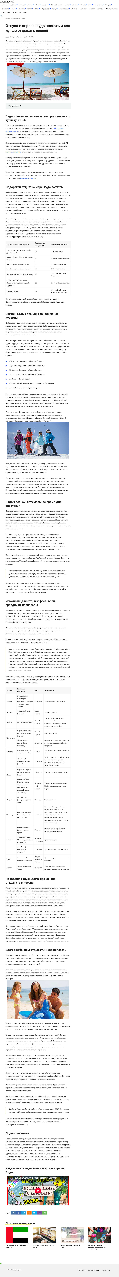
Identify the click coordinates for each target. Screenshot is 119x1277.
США (14, 9)
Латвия (29, 9)
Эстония (100, 9)
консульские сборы (13, 152)
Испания (30, 5)
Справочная (98, 5)
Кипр (90, 5)
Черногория (45, 9)
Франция (21, 9)
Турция (108, 5)
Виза (7, 37)
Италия (83, 5)
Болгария (45, 5)
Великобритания (56, 5)
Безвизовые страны (27, 178)
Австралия (83, 9)
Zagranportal (7, 1)
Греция (67, 5)
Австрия (92, 9)
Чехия (38, 5)
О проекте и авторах (19, 12)
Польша (21, 5)
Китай (37, 9)
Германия (13, 5)
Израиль (75, 5)
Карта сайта (81, 1270)
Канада (54, 9)
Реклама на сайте (111, 9)
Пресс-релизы (5, 12)
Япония (74, 9)
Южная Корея (64, 9)
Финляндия (5, 9)
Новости (4, 5)
